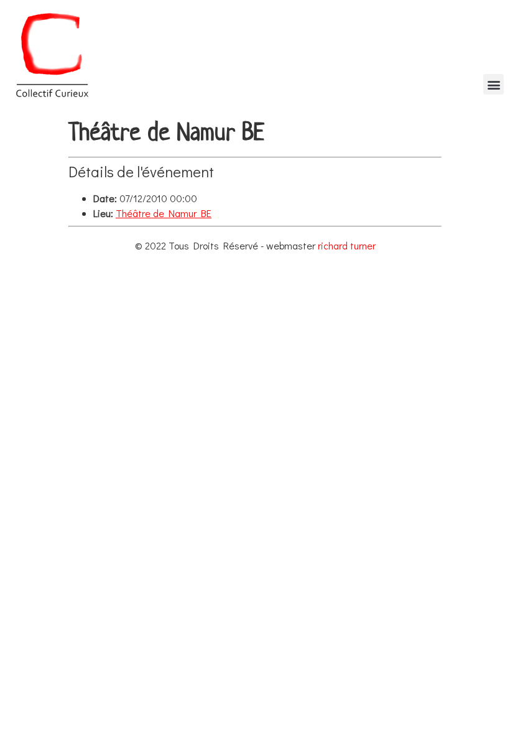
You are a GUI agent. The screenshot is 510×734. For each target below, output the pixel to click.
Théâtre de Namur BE (163, 213)
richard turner (347, 245)
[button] (493, 84)
